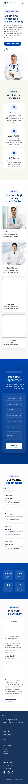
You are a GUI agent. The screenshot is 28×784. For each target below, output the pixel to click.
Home (5, 749)
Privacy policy (7, 768)
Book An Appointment (14, 446)
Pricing (5, 737)
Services (5, 751)
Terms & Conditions (8, 766)
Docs (4, 739)
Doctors (5, 753)
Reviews (5, 756)
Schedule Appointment (12, 43)
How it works (7, 734)
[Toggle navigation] (23, 3)
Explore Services (10, 49)
